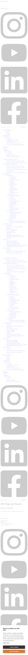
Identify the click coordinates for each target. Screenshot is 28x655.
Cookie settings (14, 647)
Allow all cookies (14, 651)
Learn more (6, 642)
